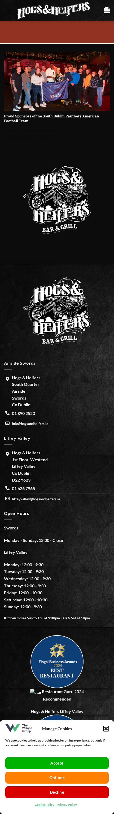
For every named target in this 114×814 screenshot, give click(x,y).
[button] (106, 728)
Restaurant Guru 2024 (63, 691)
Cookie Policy (44, 805)
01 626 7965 (23, 488)
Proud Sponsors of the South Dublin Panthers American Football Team (51, 118)
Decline (57, 792)
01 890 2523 (23, 413)
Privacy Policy (67, 805)
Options (57, 777)
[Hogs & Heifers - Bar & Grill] (54, 10)
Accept (57, 763)
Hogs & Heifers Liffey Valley (57, 711)
